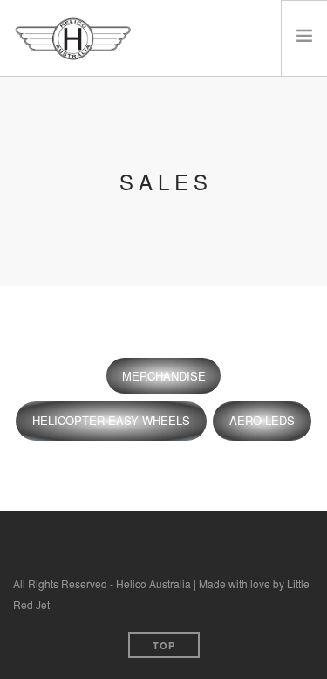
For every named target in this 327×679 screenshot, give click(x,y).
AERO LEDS (262, 420)
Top (164, 645)
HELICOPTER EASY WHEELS (111, 420)
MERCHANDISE (164, 375)
